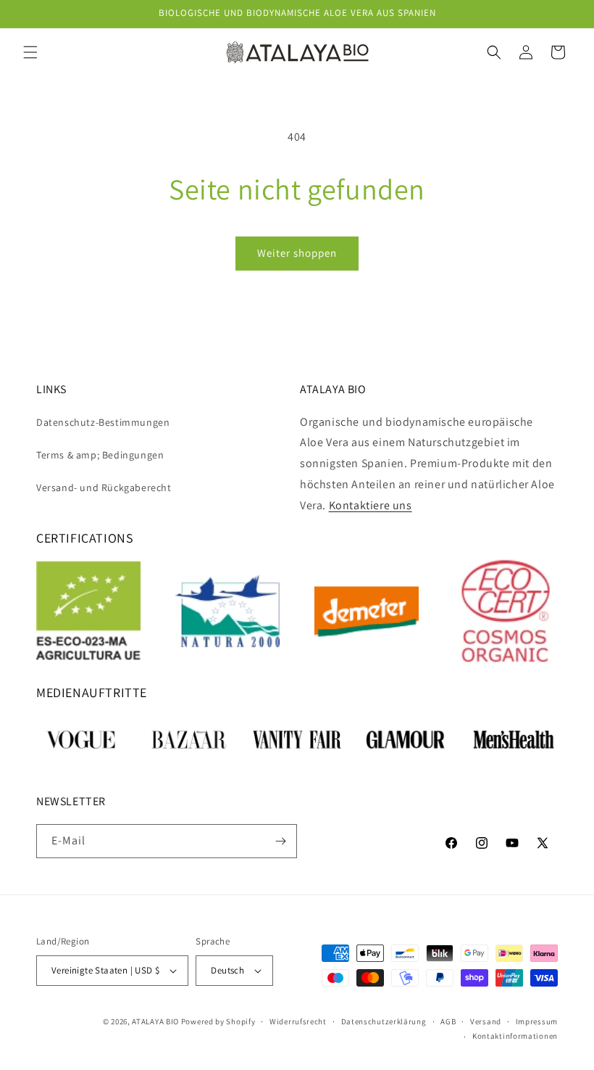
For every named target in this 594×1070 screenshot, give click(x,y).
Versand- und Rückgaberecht (104, 487)
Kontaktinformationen (515, 1036)
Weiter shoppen (297, 253)
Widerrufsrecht (298, 1021)
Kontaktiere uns (370, 505)
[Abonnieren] (280, 841)
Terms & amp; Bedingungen (100, 454)
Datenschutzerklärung (384, 1021)
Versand (485, 1021)
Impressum (537, 1021)
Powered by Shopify (218, 1021)
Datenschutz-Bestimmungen (103, 422)
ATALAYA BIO (155, 1021)
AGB (448, 1021)
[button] (30, 52)
